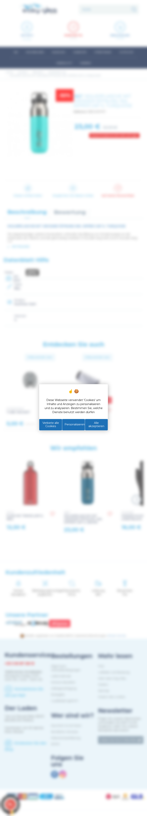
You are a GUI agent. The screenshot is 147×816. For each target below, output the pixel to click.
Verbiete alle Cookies (50, 424)
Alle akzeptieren (96, 424)
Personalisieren (75, 424)
